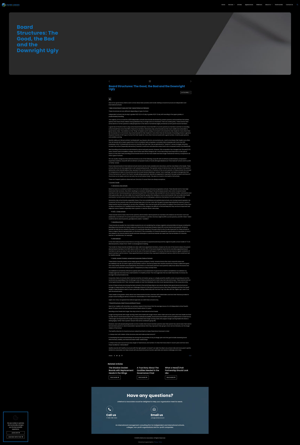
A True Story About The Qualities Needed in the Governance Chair (148, 370)
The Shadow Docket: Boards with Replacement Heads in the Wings (121, 370)
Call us (111, 415)
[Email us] (154, 409)
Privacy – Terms (158, 442)
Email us (157, 415)
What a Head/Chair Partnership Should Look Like (176, 370)
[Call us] (109, 409)
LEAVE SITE (15, 433)
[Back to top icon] (292, 441)
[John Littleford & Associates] (11, 4)
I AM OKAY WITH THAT (15, 437)
